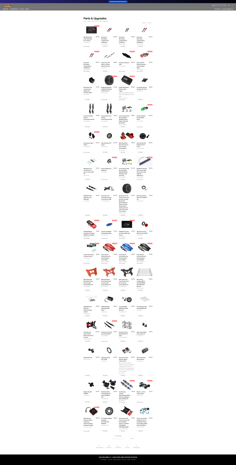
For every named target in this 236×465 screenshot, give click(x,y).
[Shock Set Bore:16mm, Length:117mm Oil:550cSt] (109, 30)
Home (85, 21)
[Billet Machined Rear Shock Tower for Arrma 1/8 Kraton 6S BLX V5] (91, 272)
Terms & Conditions (103, 459)
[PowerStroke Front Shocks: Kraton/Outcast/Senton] (109, 108)
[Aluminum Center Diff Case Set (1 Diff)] (144, 224)
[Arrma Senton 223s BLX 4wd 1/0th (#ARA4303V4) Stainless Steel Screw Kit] (127, 161)
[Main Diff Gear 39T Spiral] (109, 136)
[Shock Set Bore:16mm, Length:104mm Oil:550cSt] (127, 30)
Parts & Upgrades (104, 21)
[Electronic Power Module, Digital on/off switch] (127, 350)
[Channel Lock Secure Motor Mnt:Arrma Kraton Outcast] (91, 325)
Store (89, 21)
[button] (118, 2)
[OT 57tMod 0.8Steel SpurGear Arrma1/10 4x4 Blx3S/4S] (109, 411)
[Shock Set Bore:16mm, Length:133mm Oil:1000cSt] (144, 30)
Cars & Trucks (95, 21)
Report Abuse (133, 459)
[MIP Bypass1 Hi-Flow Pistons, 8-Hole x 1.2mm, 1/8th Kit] (91, 161)
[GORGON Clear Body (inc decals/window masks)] (91, 299)
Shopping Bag (136, 447)
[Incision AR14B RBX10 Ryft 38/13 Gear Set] (127, 299)
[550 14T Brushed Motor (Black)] (144, 350)
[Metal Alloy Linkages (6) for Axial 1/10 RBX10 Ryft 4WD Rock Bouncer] (144, 272)
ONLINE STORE (5, 9)
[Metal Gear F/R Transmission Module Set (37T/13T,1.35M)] (91, 80)
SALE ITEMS (22, 9)
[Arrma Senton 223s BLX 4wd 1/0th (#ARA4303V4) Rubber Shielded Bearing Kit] (127, 108)
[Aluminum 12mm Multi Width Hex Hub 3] (127, 325)
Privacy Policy (110, 459)
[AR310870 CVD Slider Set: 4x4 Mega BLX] (91, 188)
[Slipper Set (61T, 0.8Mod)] (91, 384)
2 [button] (112, 438)
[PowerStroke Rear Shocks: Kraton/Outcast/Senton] (91, 108)
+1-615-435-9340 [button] (217, 9)
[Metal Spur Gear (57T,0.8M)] (109, 350)
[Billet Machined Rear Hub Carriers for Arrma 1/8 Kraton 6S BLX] (127, 136)
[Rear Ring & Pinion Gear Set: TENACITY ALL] (144, 188)
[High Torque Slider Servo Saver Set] (144, 325)
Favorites (127, 447)
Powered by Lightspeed (118, 461)
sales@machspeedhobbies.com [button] (227, 9)
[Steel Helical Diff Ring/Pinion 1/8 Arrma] (144, 136)
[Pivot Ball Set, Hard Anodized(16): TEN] (144, 299)
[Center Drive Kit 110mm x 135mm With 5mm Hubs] (109, 55)
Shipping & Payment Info (117, 459)
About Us (128, 459)
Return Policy (124, 459)
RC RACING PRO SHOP (14, 9)
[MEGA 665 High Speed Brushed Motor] (109, 299)
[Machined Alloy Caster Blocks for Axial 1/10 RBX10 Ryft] (109, 384)
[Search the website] (225, 5)
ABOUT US (27, 9)
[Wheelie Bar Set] (91, 350)
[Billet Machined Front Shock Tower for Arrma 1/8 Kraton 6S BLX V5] (109, 272)
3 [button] (114, 438)
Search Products (99, 447)
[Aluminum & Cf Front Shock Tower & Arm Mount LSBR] (109, 188)
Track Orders (118, 447)
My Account (108, 447)
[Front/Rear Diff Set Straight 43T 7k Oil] (144, 80)
